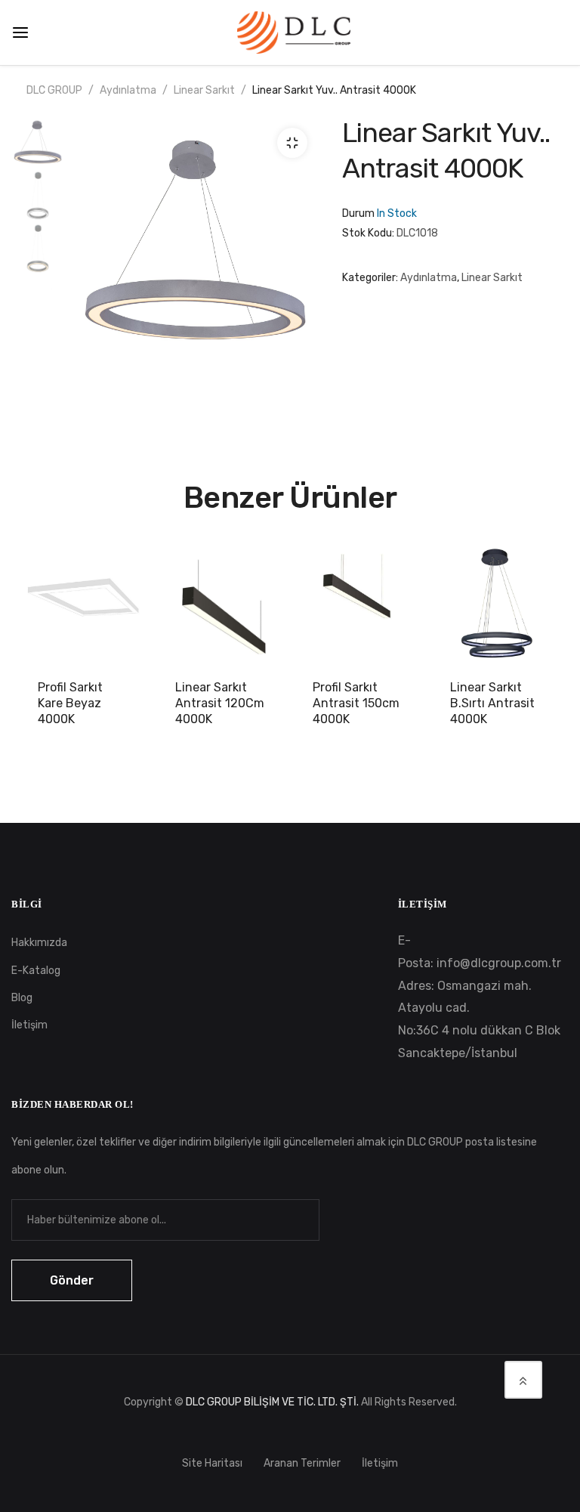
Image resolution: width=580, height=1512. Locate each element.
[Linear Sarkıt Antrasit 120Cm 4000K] (221, 605)
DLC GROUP (54, 90)
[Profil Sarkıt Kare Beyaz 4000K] (84, 605)
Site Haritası (212, 1463)
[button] (292, 143)
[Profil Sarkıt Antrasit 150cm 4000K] (359, 605)
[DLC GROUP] (293, 31)
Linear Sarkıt (204, 90)
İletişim (29, 1025)
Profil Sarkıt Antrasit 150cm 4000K (356, 703)
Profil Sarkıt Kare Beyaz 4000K (70, 703)
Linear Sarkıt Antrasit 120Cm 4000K (219, 703)
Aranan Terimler (302, 1463)
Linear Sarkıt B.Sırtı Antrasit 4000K (492, 703)
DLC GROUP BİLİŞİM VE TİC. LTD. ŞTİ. (272, 1402)
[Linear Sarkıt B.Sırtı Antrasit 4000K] (496, 605)
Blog (21, 997)
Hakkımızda (39, 942)
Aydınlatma (128, 90)
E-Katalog (35, 970)
